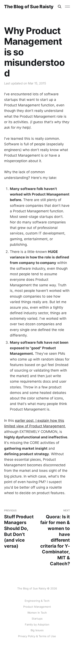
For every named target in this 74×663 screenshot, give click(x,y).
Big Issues (37, 630)
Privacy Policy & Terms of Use (37, 636)
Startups (37, 618)
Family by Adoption (37, 624)
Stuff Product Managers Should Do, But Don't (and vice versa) (19, 529)
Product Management (37, 606)
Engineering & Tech (37, 600)
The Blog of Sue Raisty (28, 6)
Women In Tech (37, 612)
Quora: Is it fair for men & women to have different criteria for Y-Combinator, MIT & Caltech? (55, 537)
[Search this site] (60, 6)
